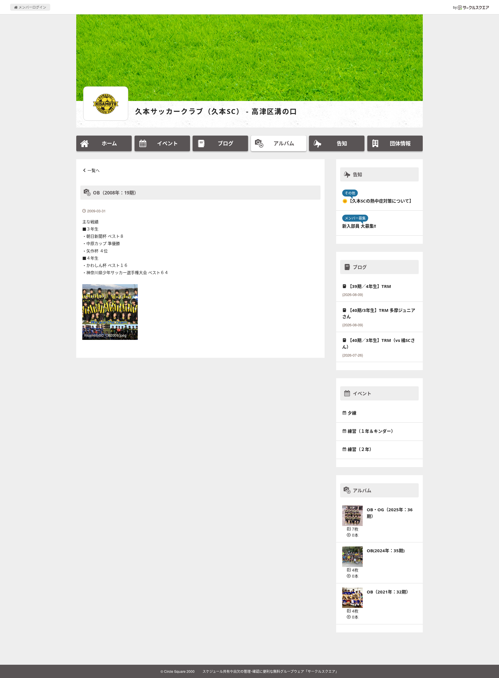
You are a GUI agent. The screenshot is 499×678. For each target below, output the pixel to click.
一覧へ (93, 170)
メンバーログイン (32, 7)
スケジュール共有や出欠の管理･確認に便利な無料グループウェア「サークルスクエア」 (270, 671)
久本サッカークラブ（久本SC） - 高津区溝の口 (216, 111)
